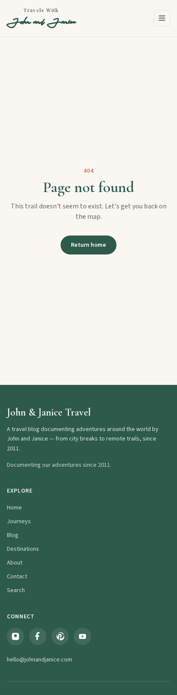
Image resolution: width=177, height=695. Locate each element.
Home (14, 507)
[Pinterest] (60, 636)
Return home (88, 245)
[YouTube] (82, 636)
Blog (12, 535)
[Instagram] (15, 636)
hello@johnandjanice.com (39, 659)
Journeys (19, 521)
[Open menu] (162, 18)
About (14, 562)
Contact (17, 576)
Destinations (23, 549)
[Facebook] (37, 636)
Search (16, 590)
